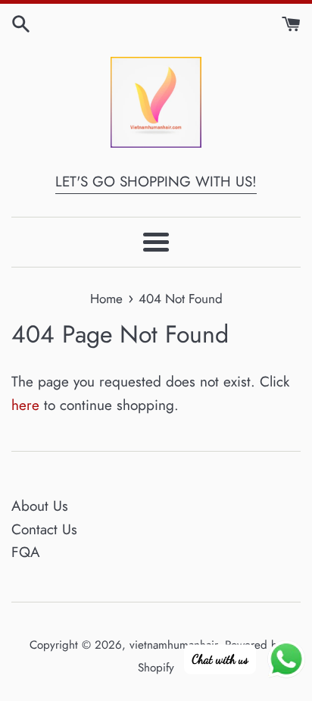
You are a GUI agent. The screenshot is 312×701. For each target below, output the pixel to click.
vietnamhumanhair (173, 645)
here (25, 405)
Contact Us (44, 529)
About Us (39, 506)
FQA (25, 552)
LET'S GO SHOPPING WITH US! (156, 181)
